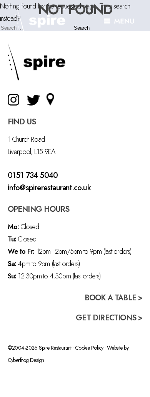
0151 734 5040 (33, 175)
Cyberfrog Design (26, 360)
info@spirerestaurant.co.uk (49, 187)
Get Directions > (109, 317)
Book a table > (114, 297)
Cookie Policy (89, 348)
